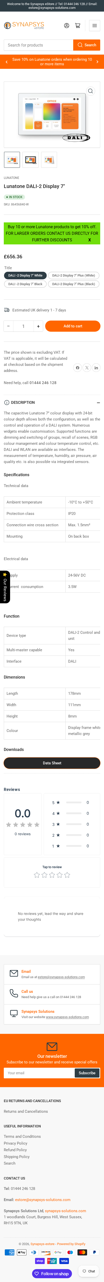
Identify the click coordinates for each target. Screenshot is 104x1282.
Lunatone (11, 178)
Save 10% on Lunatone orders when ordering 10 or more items (52, 61)
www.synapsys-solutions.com (67, 1017)
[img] (23, 825)
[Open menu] (94, 25)
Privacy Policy (15, 1143)
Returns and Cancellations (26, 1111)
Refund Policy (15, 1150)
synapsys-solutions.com (65, 1211)
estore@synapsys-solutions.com (61, 977)
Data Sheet (52, 763)
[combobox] (52, 45)
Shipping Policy (17, 1156)
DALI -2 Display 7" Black (25, 284)
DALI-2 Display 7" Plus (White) (73, 275)
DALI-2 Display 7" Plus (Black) (73, 284)
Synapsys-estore (43, 1244)
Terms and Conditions (22, 1136)
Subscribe (87, 1073)
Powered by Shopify (71, 1244)
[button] (72, 802)
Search (90, 45)
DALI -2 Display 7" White (25, 275)
